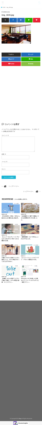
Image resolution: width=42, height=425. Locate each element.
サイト (4, 169)
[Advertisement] (21, 94)
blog (21, 2)
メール (4, 161)
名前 (4, 154)
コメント (5, 135)
